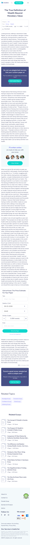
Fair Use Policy (15, 523)
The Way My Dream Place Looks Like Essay (16, 478)
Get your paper (15, 382)
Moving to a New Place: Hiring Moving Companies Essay (16, 453)
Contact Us (4, 498)
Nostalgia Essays (6, 398)
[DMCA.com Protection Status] (26, 496)
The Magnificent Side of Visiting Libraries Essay (16, 469)
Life (8, 22)
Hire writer (19, 3)
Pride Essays (17, 401)
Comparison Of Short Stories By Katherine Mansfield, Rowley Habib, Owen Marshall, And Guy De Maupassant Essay (18, 437)
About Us (4, 494)
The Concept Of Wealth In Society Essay (17, 421)
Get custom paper (15, 81)
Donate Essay (5, 501)
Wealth (12, 24)
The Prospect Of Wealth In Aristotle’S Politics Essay (15, 429)
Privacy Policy (12, 525)
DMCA (3, 508)
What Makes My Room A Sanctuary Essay (17, 461)
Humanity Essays (17, 398)
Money (7, 24)
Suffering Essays (6, 404)
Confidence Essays (6, 401)
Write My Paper (15, 331)
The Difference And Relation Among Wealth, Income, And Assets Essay (18, 445)
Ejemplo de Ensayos (7, 505)
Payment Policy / (5, 525)
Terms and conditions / (6, 523)
